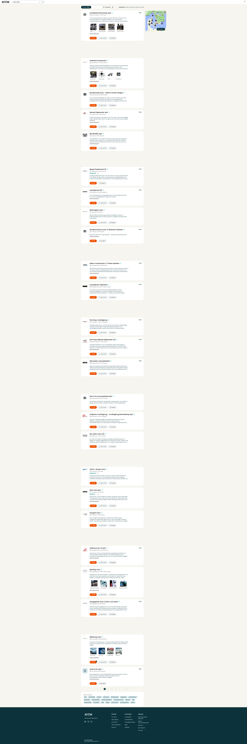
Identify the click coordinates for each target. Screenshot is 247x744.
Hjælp (126, 724)
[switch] (112, 7)
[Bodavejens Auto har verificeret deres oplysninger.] (104, 210)
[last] (127, 689)
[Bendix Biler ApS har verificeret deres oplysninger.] (103, 133)
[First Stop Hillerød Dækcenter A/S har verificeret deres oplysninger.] (117, 339)
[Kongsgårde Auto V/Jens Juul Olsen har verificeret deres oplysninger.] (119, 601)
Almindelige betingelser (130, 722)
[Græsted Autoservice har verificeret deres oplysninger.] (107, 60)
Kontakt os (113, 727)
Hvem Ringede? (141, 727)
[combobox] (26, 2)
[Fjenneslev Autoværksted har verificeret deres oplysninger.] (111, 361)
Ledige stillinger (114, 719)
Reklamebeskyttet (94, 33)
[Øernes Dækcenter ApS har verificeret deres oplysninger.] (109, 112)
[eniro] (6, 2)
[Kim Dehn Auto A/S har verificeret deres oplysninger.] (105, 434)
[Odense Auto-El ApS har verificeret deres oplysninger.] (107, 548)
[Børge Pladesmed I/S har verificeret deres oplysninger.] (107, 169)
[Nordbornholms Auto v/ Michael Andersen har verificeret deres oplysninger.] (124, 229)
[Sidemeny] (244, 1)
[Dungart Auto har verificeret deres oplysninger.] (101, 513)
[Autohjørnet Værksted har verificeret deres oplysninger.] (108, 284)
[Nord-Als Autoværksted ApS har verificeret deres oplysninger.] (113, 396)
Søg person (140, 725)
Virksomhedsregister (116, 724)
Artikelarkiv (127, 727)
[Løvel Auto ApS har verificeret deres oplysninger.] (102, 669)
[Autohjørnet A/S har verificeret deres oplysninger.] (103, 190)
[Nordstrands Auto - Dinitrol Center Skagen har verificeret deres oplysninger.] (124, 92)
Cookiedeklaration (129, 719)
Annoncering (114, 722)
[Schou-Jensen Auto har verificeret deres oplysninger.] (106, 469)
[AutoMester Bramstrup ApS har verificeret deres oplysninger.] (112, 13)
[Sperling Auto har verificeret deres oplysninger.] (101, 569)
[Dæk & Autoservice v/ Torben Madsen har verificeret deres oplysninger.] (120, 263)
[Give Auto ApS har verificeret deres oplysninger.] (102, 490)
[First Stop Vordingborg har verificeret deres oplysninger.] (108, 320)
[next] (124, 689)
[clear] (40, 2)
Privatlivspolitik (128, 717)
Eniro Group (114, 717)
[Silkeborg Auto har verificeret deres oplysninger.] (102, 637)
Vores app (140, 730)
